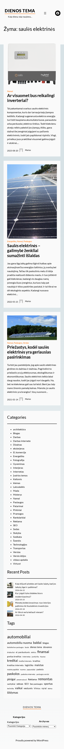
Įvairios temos (20, 475)
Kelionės (17, 479)
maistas (39, 665)
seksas (20, 683)
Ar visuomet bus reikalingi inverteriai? (31, 98)
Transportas (19, 548)
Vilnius (37, 688)
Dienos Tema (20, 10)
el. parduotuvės (23, 652)
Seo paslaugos (36, 684)
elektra (33, 652)
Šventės (17, 540)
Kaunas (43, 657)
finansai (43, 652)
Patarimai (18, 506)
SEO (15, 525)
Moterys (17, 494)
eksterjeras (18, 448)
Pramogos (18, 513)
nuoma (23, 669)
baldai (37, 642)
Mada (16, 490)
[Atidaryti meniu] (45, 13)
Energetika (11, 241)
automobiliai (19, 636)
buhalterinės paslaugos (15, 647)
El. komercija (19, 452)
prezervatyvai (22, 680)
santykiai (11, 684)
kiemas (16, 483)
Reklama (17, 521)
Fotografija (18, 460)
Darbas (17, 437)
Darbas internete (22, 440)
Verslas (26, 343)
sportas (48, 683)
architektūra (19, 429)
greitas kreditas (14, 656)
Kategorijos (13, 722)
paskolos (13, 674)
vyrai (44, 688)
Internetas (18, 471)
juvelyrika (35, 657)
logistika (29, 665)
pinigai (11, 679)
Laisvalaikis (19, 486)
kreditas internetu (15, 665)
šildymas (12, 692)
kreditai (12, 660)
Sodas (16, 529)
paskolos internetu (28, 674)
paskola (39, 669)
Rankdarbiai (19, 517)
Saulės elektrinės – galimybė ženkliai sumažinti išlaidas (23, 250)
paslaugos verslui (42, 674)
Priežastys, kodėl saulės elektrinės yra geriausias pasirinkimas (29, 352)
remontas (45, 679)
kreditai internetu (25, 661)
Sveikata (17, 536)
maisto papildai (13, 669)
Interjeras (18, 467)
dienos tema (36, 647)
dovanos (47, 647)
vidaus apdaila (20, 559)
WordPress (42, 740)
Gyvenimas (19, 463)
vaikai (18, 688)
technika (10, 688)
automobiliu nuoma (19, 642)
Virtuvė (17, 563)
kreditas (36, 661)
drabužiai (11, 652)
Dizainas (17, 444)
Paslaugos (28, 241)
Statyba (17, 532)
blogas (46, 643)
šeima (50, 688)
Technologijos (20, 544)
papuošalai (31, 669)
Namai (10, 91)
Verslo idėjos (19, 555)
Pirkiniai (17, 510)
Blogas (16, 433)
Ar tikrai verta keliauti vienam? (29, 612)
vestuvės (28, 688)
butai (27, 647)
